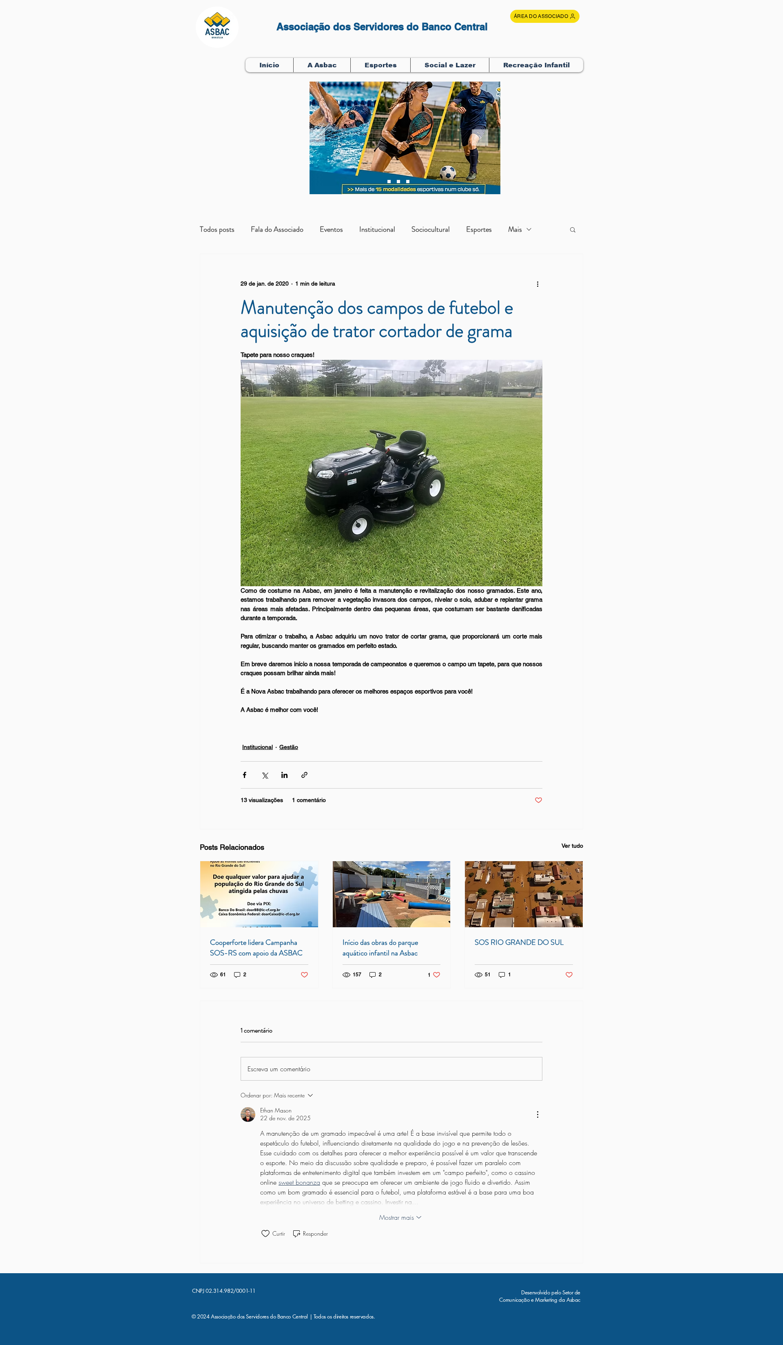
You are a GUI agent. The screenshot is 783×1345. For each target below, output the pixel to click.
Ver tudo (572, 845)
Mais (515, 229)
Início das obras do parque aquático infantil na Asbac (380, 947)
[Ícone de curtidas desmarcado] (265, 1234)
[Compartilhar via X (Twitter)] (264, 775)
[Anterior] (317, 138)
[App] (407, 181)
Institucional (377, 229)
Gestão (288, 747)
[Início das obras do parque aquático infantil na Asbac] (392, 894)
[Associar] (389, 181)
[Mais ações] (537, 283)
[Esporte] (398, 181)
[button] (321, 65)
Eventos (331, 229)
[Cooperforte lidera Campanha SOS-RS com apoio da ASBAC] (259, 894)
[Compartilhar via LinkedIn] (284, 775)
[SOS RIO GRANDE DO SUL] (524, 894)
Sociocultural (430, 229)
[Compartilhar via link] (304, 775)
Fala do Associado (277, 229)
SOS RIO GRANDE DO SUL (519, 942)
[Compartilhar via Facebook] (244, 775)
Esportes (479, 229)
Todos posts (217, 229)
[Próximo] (480, 138)
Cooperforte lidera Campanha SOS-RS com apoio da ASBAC (256, 947)
